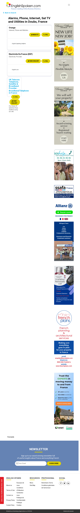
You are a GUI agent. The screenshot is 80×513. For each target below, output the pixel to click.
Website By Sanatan (68, 511)
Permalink (10, 437)
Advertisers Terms (47, 483)
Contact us (9, 495)
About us (9, 485)
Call (46, 34)
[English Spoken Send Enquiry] (64, 191)
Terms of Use (10, 490)
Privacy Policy (10, 500)
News (31, 483)
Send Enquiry (34, 61)
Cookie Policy (10, 505)
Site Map (32, 485)
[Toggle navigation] (69, 5)
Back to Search (10, 13)
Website (35, 34)
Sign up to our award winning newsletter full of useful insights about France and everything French (38, 457)
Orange (12, 28)
